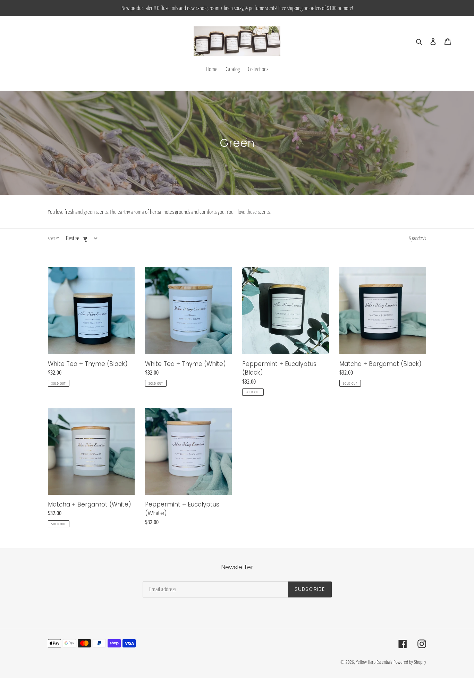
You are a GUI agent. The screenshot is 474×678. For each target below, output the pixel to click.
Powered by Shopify (409, 662)
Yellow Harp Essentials (374, 662)
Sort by (53, 239)
